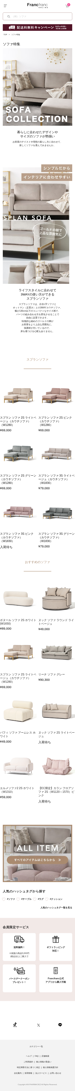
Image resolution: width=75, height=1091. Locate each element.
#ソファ (11, 899)
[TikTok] (15, 1024)
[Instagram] (27, 1024)
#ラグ (41, 899)
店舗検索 (45, 1056)
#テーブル (26, 899)
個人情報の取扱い (43, 1062)
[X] (38, 1024)
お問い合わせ (55, 1073)
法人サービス (41, 1073)
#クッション (56, 899)
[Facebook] (49, 1024)
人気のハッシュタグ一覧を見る (56, 907)
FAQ (37, 1056)
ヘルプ (29, 1056)
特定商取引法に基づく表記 (28, 1067)
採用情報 (28, 1073)
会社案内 (18, 1073)
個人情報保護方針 (50, 1067)
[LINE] (60, 1024)
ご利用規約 (28, 1062)
